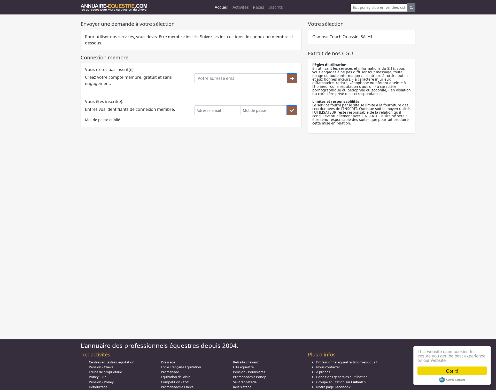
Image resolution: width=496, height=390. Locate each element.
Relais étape (242, 387)
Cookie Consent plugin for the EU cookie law (452, 380)
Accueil (221, 7)
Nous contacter (328, 367)
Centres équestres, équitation (111, 362)
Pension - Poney (101, 382)
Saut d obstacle (245, 382)
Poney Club (97, 377)
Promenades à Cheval (177, 387)
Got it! (452, 371)
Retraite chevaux (246, 362)
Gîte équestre (243, 367)
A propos (323, 372)
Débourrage (98, 387)
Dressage (168, 362)
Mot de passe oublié (102, 119)
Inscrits (275, 7)
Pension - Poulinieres (249, 372)
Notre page (333, 387)
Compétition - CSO (175, 382)
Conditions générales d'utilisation (342, 377)
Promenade (170, 372)
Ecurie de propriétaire (105, 372)
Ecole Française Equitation (181, 367)
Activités (241, 7)
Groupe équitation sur (341, 382)
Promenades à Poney (249, 377)
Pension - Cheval (101, 367)
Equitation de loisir (175, 377)
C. (411, 7)
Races (258, 7)
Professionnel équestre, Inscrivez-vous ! (346, 362)
